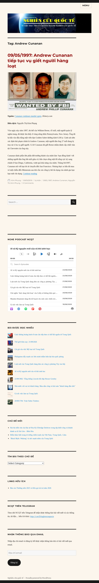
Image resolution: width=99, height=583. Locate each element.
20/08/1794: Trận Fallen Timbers (27, 401)
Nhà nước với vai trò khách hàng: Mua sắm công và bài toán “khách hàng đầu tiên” (45, 386)
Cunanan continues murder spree (28, 116)
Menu (85, 5)
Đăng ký (14, 562)
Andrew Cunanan (60, 180)
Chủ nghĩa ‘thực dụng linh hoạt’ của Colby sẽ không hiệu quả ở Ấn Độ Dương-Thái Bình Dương (45, 293)
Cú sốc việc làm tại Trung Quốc (22, 305)
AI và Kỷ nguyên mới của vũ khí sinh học (25, 270)
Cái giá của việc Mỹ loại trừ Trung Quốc (25, 287)
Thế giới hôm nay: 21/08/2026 (26, 342)
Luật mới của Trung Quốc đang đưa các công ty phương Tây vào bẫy (35, 282)
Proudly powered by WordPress (38, 578)
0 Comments (28, 183)
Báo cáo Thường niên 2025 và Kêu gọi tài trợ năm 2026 (30, 488)
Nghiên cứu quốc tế (15, 578)
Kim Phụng (16, 180)
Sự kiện (38, 180)
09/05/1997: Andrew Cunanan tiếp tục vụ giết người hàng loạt (40, 61)
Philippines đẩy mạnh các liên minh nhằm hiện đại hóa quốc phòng (39, 357)
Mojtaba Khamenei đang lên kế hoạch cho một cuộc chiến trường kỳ (35, 299)
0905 (45, 180)
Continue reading (30, 174)
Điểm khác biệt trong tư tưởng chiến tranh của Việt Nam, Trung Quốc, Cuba (38, 435)
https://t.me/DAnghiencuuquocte (42, 516)
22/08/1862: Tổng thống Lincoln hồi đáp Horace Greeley (35, 379)
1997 (50, 180)
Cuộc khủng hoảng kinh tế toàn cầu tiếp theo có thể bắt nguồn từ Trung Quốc (38, 276)
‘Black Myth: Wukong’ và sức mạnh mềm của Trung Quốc (31, 438)
